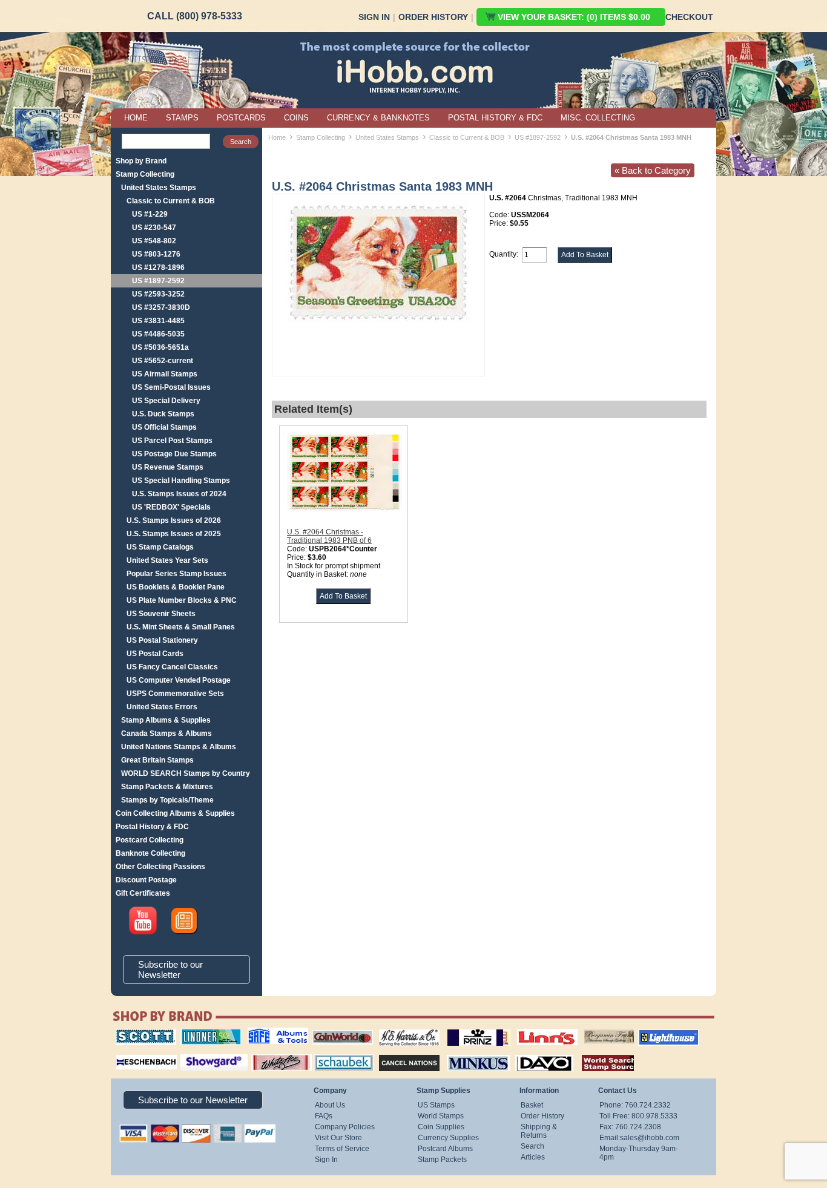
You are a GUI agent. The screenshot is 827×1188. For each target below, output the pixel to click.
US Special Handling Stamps (181, 480)
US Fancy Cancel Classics (172, 667)
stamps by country (598, 1053)
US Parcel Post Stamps (172, 440)
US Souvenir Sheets (161, 613)
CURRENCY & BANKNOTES (378, 117)
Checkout (689, 17)
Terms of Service (342, 1148)
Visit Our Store (338, 1138)
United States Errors (162, 707)
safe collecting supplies (265, 1033)
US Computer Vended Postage (179, 680)
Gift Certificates (143, 893)
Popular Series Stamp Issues (176, 573)
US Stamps (436, 1105)
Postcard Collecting (149, 840)
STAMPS (182, 117)
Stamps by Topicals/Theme (167, 800)
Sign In (374, 17)
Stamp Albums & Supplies (166, 720)
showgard (192, 1053)
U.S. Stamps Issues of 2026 (174, 520)
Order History (433, 17)
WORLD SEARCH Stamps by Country (185, 773)
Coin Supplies (441, 1127)
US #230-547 (154, 227)
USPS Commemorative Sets (175, 693)
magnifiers (128, 1053)
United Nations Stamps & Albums (178, 747)
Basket (532, 1105)
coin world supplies (339, 1029)
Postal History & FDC (152, 826)
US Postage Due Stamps (174, 454)
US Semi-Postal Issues (171, 387)
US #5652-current (162, 360)
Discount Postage (146, 880)
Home (277, 137)
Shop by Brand (141, 161)
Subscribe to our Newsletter (170, 969)
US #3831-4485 (158, 321)
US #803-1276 (156, 254)
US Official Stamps (164, 427)
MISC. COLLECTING (598, 117)
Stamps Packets (398, 1053)
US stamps (586, 1029)
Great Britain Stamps (157, 760)
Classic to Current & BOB (171, 201)
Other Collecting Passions (160, 866)
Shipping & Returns (539, 1131)
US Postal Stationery (162, 640)
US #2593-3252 (158, 294)
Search (532, 1146)
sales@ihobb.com (649, 1138)
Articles (533, 1157)
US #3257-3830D (161, 307)
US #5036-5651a (160, 347)
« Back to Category (652, 170)
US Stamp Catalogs (160, 547)
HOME (136, 117)
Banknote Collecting (150, 853)
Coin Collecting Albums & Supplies (175, 813)
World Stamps (441, 1116)
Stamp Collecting (145, 174)
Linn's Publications (534, 1029)
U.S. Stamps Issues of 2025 (174, 534)
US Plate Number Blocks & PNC (182, 600)
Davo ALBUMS (527, 1053)
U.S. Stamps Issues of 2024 (179, 494)
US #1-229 (150, 214)
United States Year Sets (167, 560)
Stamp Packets (442, 1159)
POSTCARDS (241, 117)
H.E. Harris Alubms (403, 1029)
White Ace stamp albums (269, 1057)
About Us (330, 1105)
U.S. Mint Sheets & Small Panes (181, 627)
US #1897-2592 (158, 281)
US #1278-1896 (158, 267)
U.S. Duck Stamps (163, 414)
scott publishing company (136, 1033)
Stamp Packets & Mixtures (167, 787)
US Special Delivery (166, 400)
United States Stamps (158, 187)
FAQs (323, 1116)
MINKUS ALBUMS (468, 1053)
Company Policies (345, 1127)
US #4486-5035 (158, 334)
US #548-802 (154, 241)
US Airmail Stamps (164, 374)
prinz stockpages (465, 1029)
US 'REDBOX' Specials (171, 507)
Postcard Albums (445, 1148)
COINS (296, 117)
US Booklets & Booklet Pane (176, 587)
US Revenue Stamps (167, 467)
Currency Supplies (448, 1138)
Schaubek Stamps (337, 1053)
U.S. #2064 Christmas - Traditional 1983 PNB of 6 (329, 536)
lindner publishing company (206, 1033)
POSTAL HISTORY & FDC (495, 117)
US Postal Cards (155, 653)
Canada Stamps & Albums (166, 733)
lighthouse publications (654, 1033)
